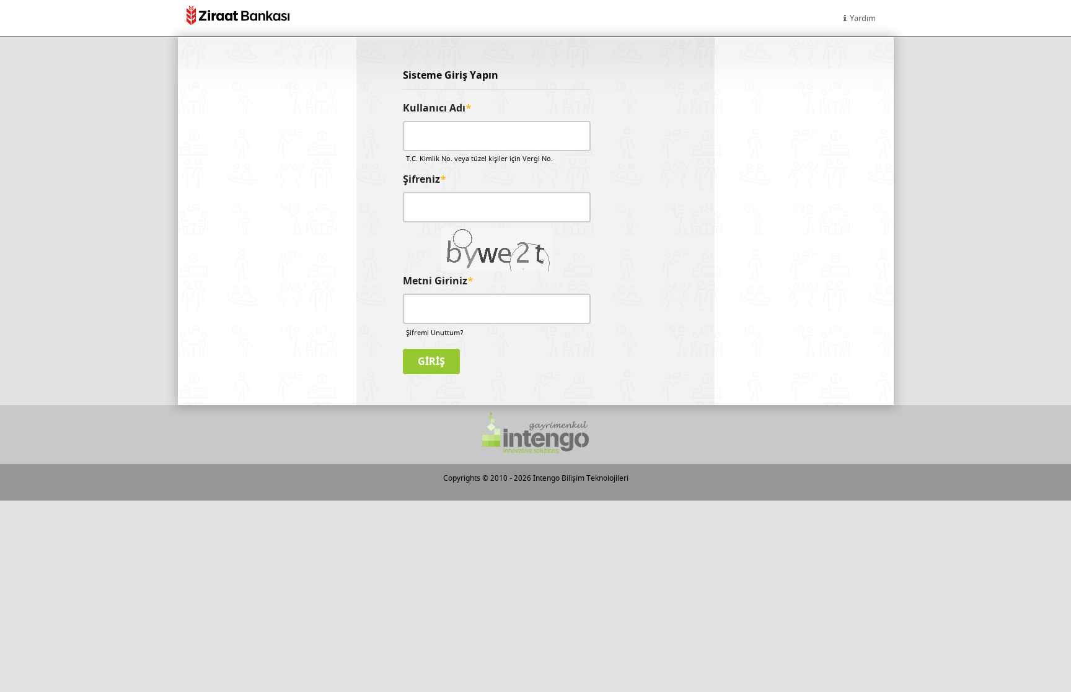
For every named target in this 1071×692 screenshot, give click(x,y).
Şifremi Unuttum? (435, 333)
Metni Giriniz (438, 281)
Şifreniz (424, 179)
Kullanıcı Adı (437, 108)
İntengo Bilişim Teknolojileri (580, 478)
